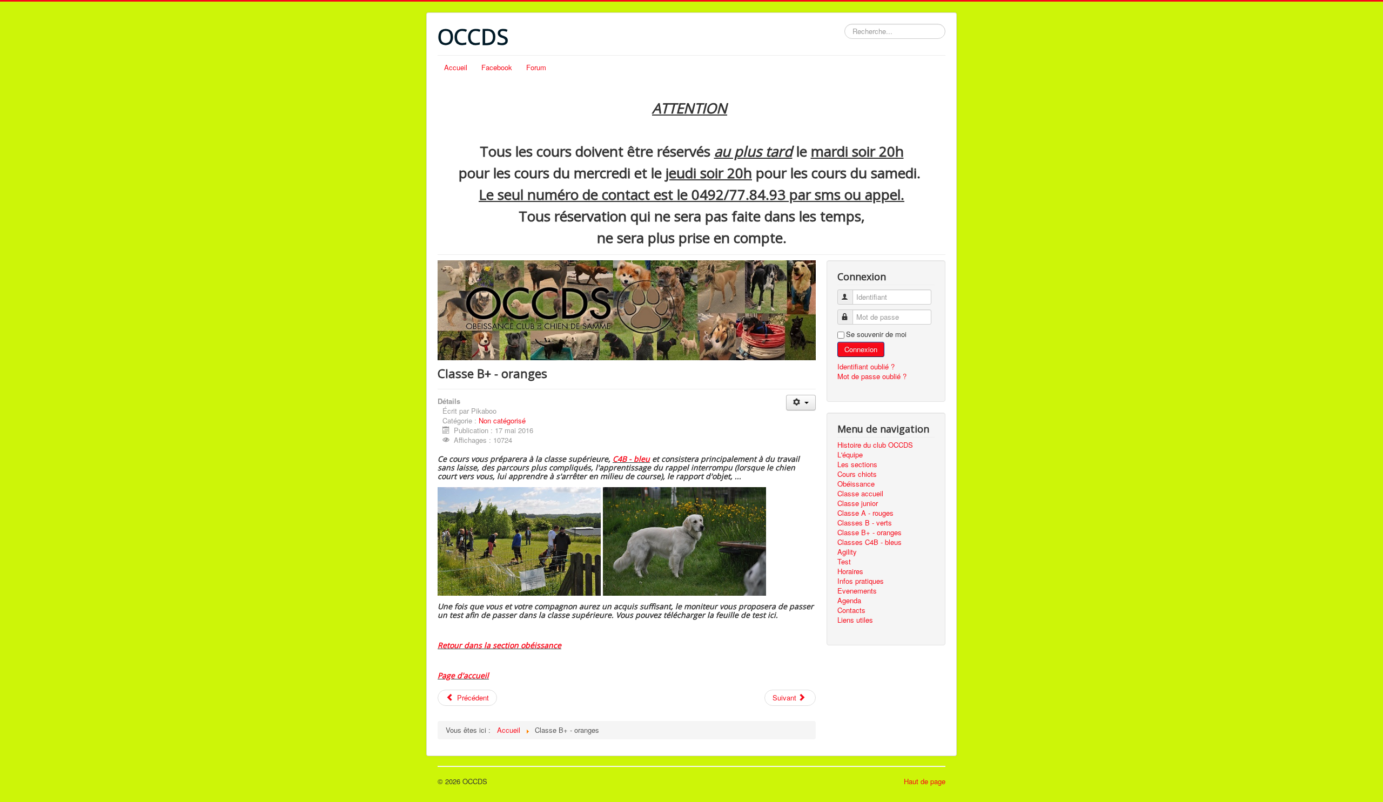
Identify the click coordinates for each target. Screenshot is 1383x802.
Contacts (851, 610)
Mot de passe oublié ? (872, 376)
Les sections (857, 464)
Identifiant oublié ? (866, 366)
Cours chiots (857, 474)
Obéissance (856, 484)
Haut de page (924, 781)
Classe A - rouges (865, 513)
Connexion (860, 349)
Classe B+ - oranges (869, 532)
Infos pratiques (860, 581)
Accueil (455, 67)
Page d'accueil (463, 675)
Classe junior (857, 503)
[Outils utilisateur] (801, 402)
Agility (847, 552)
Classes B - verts (864, 523)
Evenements (857, 591)
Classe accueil (860, 493)
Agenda (849, 600)
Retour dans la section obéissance (499, 645)
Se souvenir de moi (876, 334)
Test (844, 562)
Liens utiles (855, 620)
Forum (536, 67)
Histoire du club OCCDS (875, 445)
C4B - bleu (631, 459)
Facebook (496, 67)
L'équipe (850, 455)
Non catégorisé (502, 420)
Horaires (850, 571)
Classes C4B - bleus (869, 542)
